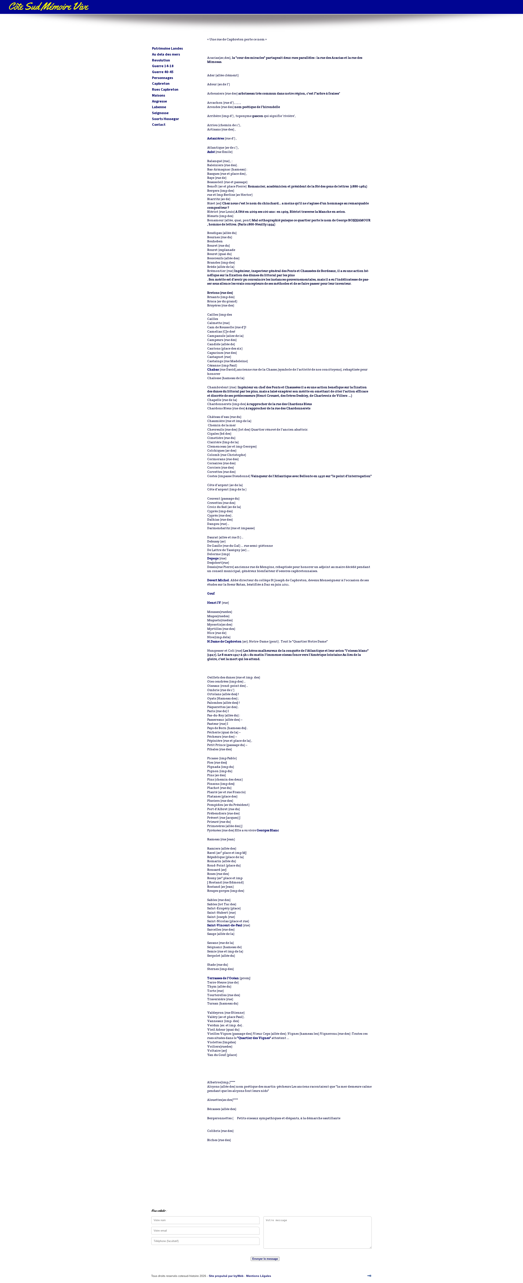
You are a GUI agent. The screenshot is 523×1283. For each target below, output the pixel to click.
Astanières (215, 138)
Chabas (213, 369)
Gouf (211, 593)
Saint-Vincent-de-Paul (224, 925)
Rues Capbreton (165, 89)
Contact (158, 125)
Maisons (158, 95)
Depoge (213, 558)
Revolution (161, 60)
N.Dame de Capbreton (224, 641)
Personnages (162, 78)
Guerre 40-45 (163, 72)
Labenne (159, 107)
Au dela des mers (166, 54)
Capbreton (161, 83)
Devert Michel (218, 580)
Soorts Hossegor (165, 119)
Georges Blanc (268, 830)
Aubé (211, 152)
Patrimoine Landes (167, 48)
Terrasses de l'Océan (223, 978)
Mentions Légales (258, 1275)
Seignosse (160, 113)
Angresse (159, 101)
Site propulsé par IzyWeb (226, 1275)
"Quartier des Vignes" (254, 1038)
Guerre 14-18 (163, 66)
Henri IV (214, 602)
